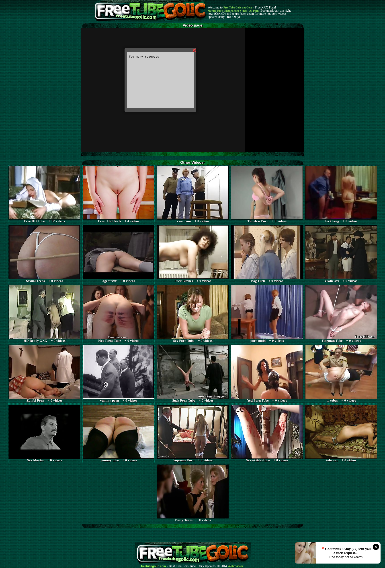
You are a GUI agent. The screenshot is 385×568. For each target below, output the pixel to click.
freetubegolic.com (153, 566)
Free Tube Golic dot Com (237, 7)
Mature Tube (215, 10)
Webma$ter (235, 566)
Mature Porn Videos (236, 10)
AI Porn (254, 10)
